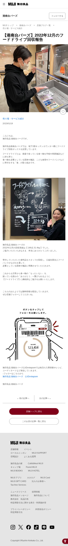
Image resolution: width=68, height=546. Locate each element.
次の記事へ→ (45, 398)
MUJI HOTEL (34, 471)
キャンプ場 (15, 467)
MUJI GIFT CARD (18, 481)
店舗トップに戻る (34, 411)
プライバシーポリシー (20, 509)
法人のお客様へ (39, 481)
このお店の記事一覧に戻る (34, 421)
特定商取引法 (16, 512)
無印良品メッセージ (19, 495)
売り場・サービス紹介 (13, 118)
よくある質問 (30, 456)
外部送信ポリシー (43, 509)
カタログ (31, 477)
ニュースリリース (18, 492)
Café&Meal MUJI (35, 463)
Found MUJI (31, 467)
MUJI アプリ (16, 477)
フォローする (57, 16)
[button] (4, 4)
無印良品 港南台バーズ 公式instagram (20, 376)
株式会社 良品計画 (19, 499)
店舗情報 (14, 449)
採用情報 (36, 492)
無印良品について (42, 495)
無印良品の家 (16, 463)
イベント (28, 449)
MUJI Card (45, 477)
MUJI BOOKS (17, 471)
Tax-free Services (18, 485)
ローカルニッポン (18, 453)
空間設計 (14, 456)
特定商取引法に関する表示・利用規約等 (28, 503)
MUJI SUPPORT (39, 453)
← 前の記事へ (23, 398)
